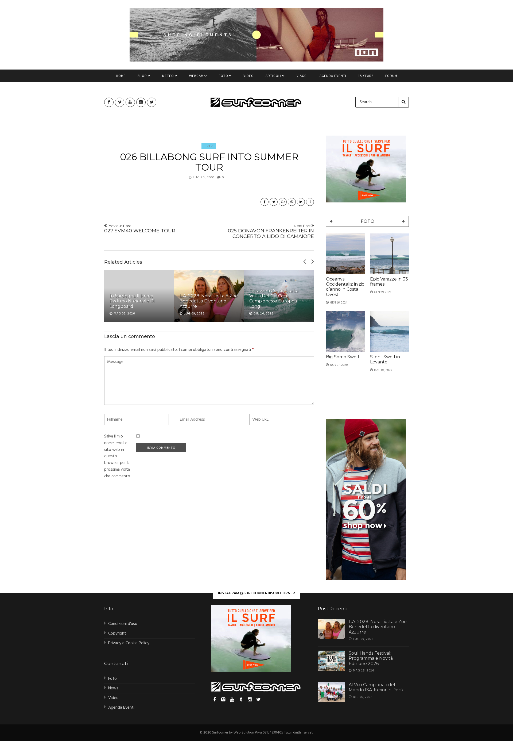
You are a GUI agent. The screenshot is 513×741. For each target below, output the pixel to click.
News (113, 688)
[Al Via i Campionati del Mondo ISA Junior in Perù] (331, 692)
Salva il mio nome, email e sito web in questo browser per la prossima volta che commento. (117, 456)
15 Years (366, 76)
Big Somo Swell (342, 356)
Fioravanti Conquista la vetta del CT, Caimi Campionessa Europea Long (273, 298)
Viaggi (302, 76)
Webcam (196, 76)
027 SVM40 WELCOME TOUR (139, 229)
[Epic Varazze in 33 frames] (389, 253)
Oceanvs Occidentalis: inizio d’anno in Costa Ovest (345, 287)
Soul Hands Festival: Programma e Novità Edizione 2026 (371, 658)
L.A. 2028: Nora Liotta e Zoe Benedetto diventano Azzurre (209, 301)
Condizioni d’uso (122, 623)
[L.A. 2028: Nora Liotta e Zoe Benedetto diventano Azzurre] (331, 629)
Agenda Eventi (333, 76)
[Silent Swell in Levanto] (389, 331)
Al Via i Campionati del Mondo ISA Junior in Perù (376, 687)
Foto (223, 76)
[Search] (403, 102)
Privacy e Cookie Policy (128, 643)
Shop (142, 76)
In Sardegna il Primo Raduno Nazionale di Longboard (132, 301)
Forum (391, 76)
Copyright (117, 633)
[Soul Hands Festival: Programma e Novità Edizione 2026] (331, 661)
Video (248, 76)
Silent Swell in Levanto (385, 359)
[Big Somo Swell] (345, 331)
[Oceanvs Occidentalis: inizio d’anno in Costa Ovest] (345, 253)
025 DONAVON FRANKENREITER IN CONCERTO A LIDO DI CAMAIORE (271, 231)
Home (121, 76)
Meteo (168, 76)
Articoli (273, 76)
